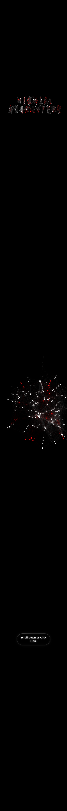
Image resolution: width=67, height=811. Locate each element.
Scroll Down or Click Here (33, 639)
